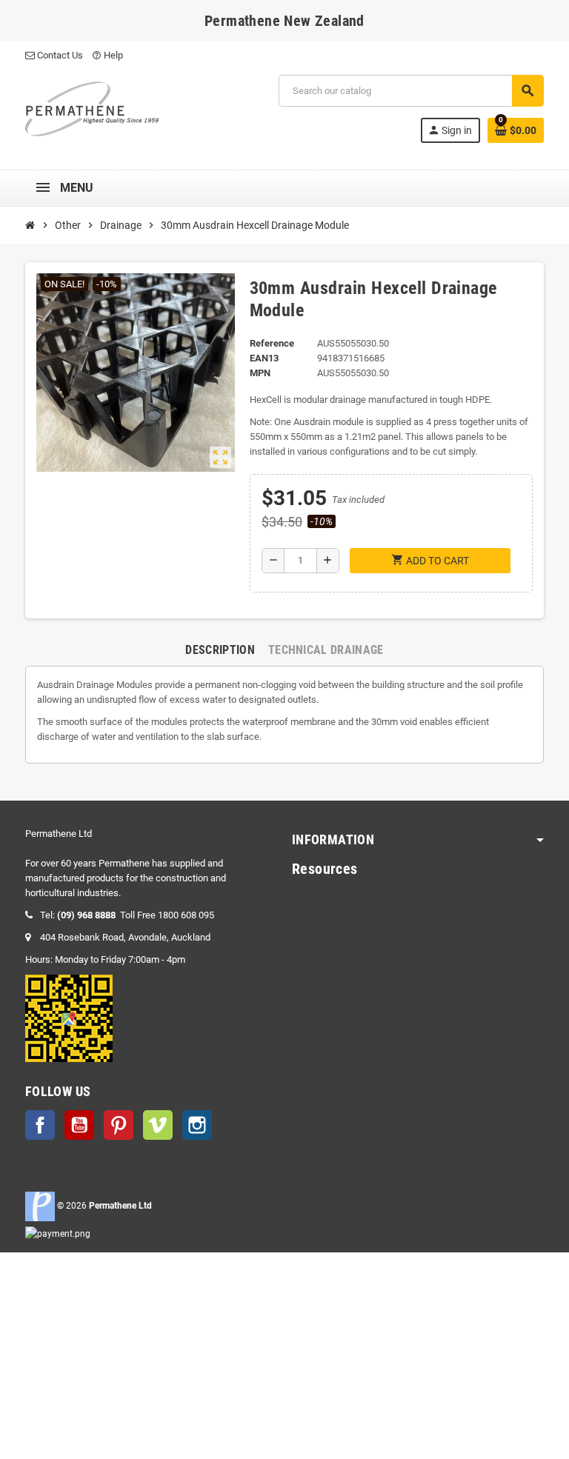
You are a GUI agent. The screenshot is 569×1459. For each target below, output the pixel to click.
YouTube (79, 1125)
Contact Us (59, 55)
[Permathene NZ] (92, 107)
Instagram (197, 1125)
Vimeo (158, 1125)
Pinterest (118, 1125)
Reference (272, 343)
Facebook (40, 1125)
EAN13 (264, 358)
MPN (260, 372)
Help (107, 55)
